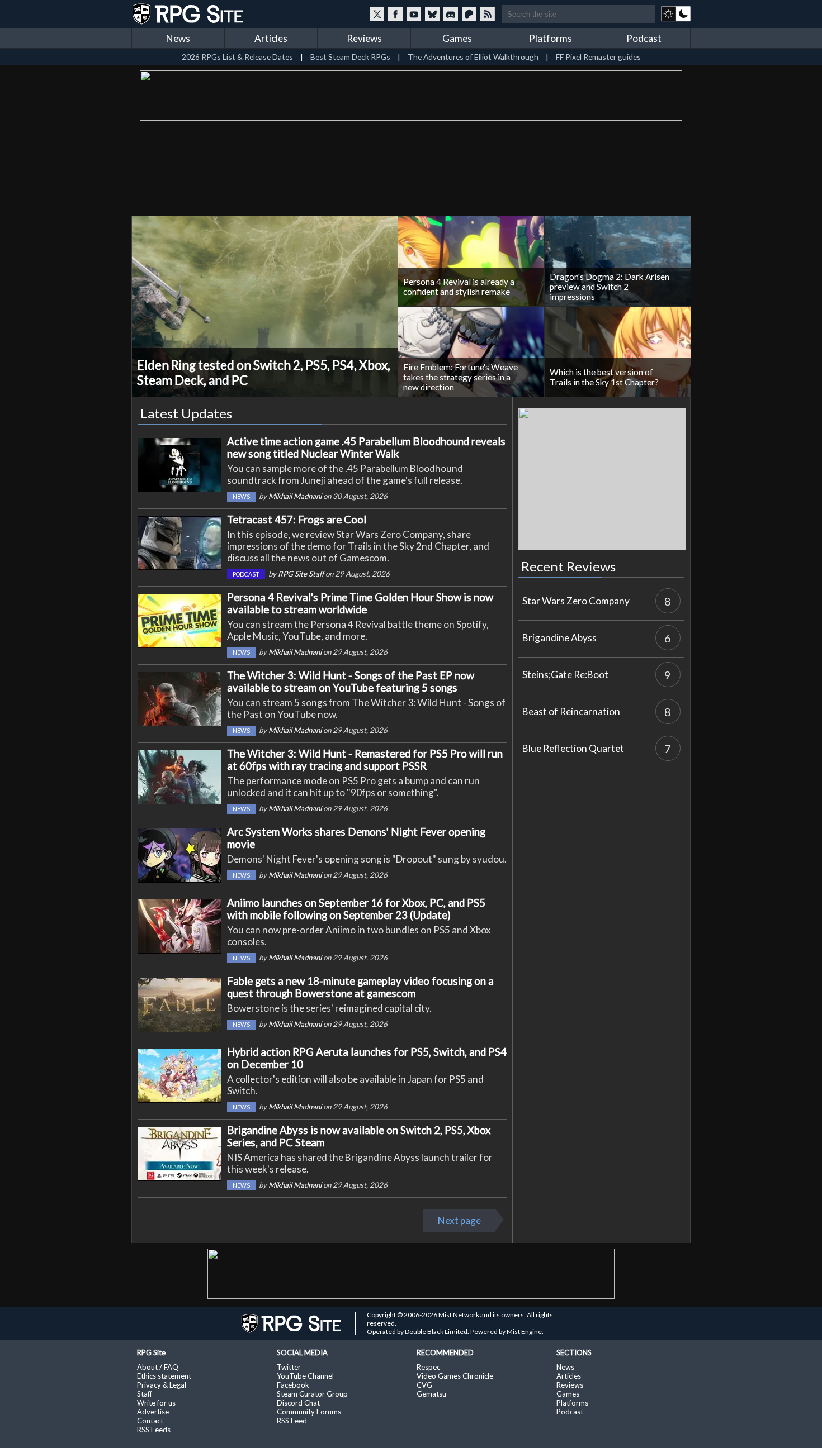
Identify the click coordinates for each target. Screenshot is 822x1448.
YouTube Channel (305, 1375)
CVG (424, 1384)
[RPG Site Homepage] (189, 14)
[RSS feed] (487, 14)
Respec (428, 1367)
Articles (270, 38)
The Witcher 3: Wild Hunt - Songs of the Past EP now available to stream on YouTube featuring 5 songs (350, 681)
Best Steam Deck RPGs (350, 56)
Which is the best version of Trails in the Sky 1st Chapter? (604, 377)
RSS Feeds (154, 1429)
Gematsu (431, 1393)
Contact (150, 1420)
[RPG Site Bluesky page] (432, 14)
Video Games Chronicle (455, 1375)
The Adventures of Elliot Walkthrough (473, 56)
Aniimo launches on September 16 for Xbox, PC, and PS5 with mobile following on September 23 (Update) (356, 909)
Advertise (153, 1411)
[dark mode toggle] (676, 14)
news (241, 496)
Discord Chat (298, 1402)
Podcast (644, 38)
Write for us (156, 1402)
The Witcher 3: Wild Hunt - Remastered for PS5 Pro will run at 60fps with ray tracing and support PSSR (365, 759)
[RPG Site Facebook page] (395, 14)
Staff (144, 1393)
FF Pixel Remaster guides (598, 56)
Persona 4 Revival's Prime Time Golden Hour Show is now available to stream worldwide (360, 603)
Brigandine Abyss (559, 638)
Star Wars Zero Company (576, 601)
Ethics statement (164, 1375)
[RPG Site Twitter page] (377, 14)
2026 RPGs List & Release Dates (237, 56)
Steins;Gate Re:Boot (565, 674)
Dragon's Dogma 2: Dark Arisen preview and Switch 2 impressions (609, 287)
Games (457, 38)
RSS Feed (292, 1420)
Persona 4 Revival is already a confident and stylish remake (458, 287)
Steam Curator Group (312, 1393)
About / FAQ (157, 1367)
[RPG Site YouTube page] (414, 14)
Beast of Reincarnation (571, 711)
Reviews (364, 38)
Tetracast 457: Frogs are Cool (296, 519)
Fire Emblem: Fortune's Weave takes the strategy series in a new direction (460, 377)
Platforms (550, 38)
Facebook (293, 1384)
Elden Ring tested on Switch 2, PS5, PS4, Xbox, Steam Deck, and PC (263, 373)
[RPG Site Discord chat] (450, 14)
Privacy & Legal (161, 1384)
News (178, 38)
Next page (459, 1220)
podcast (246, 574)
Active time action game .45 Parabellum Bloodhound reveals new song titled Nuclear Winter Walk (366, 447)
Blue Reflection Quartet (573, 748)
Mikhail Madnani (295, 496)
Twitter (289, 1367)
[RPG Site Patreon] (469, 14)
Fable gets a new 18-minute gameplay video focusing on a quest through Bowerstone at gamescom (360, 987)
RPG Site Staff (301, 573)
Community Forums (309, 1411)
